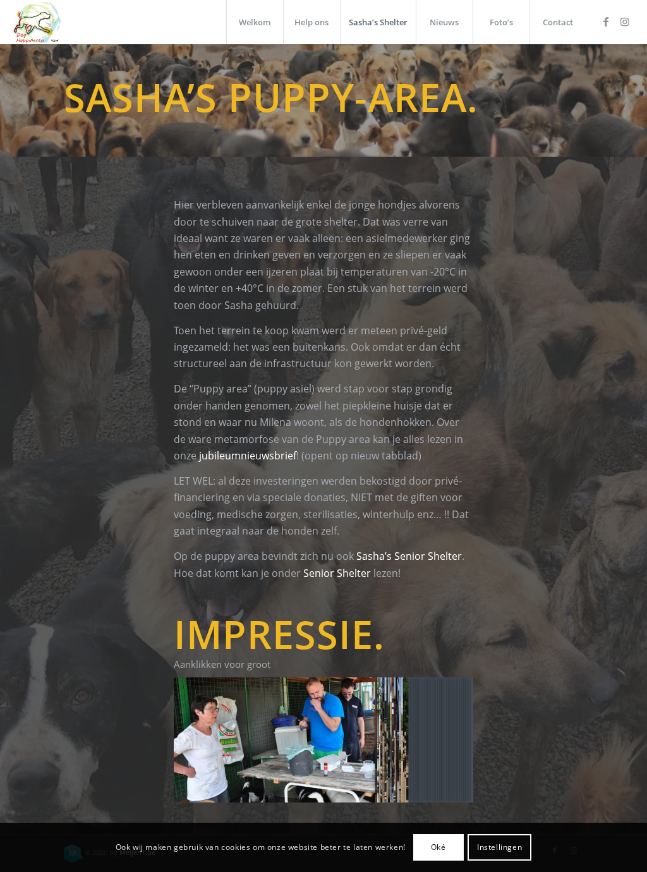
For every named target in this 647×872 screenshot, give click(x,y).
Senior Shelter (337, 573)
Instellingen (499, 847)
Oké (438, 847)
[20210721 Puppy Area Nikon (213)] (323, 740)
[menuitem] (254, 22)
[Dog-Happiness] (37, 22)
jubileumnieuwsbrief (247, 456)
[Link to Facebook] (605, 21)
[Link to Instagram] (624, 21)
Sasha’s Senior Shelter (409, 556)
